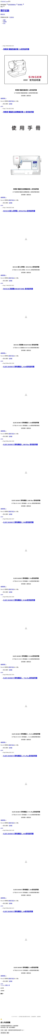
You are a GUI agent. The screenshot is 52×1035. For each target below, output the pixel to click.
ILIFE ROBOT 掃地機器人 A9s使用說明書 (18, 834)
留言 (13, 101)
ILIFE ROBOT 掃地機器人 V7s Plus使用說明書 (20, 756)
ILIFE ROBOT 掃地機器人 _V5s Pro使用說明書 (20, 678)
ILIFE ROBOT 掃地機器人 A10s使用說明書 (18, 367)
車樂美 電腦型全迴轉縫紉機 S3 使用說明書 (18, 112)
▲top (2, 106)
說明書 (10, 103)
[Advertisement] (26, 34)
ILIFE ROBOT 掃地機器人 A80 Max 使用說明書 (20, 444)
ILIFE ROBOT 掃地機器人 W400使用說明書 (19, 600)
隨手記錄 (5, 10)
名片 (4, 23)
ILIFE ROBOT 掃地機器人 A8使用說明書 (18, 911)
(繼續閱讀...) (3, 98)
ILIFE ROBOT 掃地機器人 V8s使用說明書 (18, 522)
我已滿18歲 (3, 1032)
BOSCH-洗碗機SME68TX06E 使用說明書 (18, 289)
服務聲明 (39, 1016)
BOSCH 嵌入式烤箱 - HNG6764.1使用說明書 (19, 211)
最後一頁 (7, 985)
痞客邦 (10, 101)
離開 (8, 1032)
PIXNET (15, 1016)
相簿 (4, 20)
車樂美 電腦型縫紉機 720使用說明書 (16, 49)
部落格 (4, 21)
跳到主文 (3, 14)
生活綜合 (11, 17)
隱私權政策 (33, 1016)
